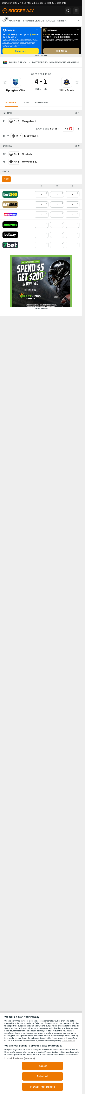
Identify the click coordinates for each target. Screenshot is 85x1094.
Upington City (15, 92)
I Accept (42, 1065)
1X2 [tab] (6, 180)
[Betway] (10, 236)
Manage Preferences (42, 1086)
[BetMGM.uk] (10, 206)
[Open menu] (76, 10)
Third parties (68, 1040)
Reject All (42, 1076)
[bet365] (10, 195)
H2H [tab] (26, 103)
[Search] (68, 10)
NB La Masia (66, 92)
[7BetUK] (10, 246)
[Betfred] (10, 216)
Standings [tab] (41, 103)
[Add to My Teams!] (5, 83)
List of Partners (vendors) (19, 1058)
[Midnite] (10, 226)
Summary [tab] (11, 103)
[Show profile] (15, 83)
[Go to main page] (20, 10)
